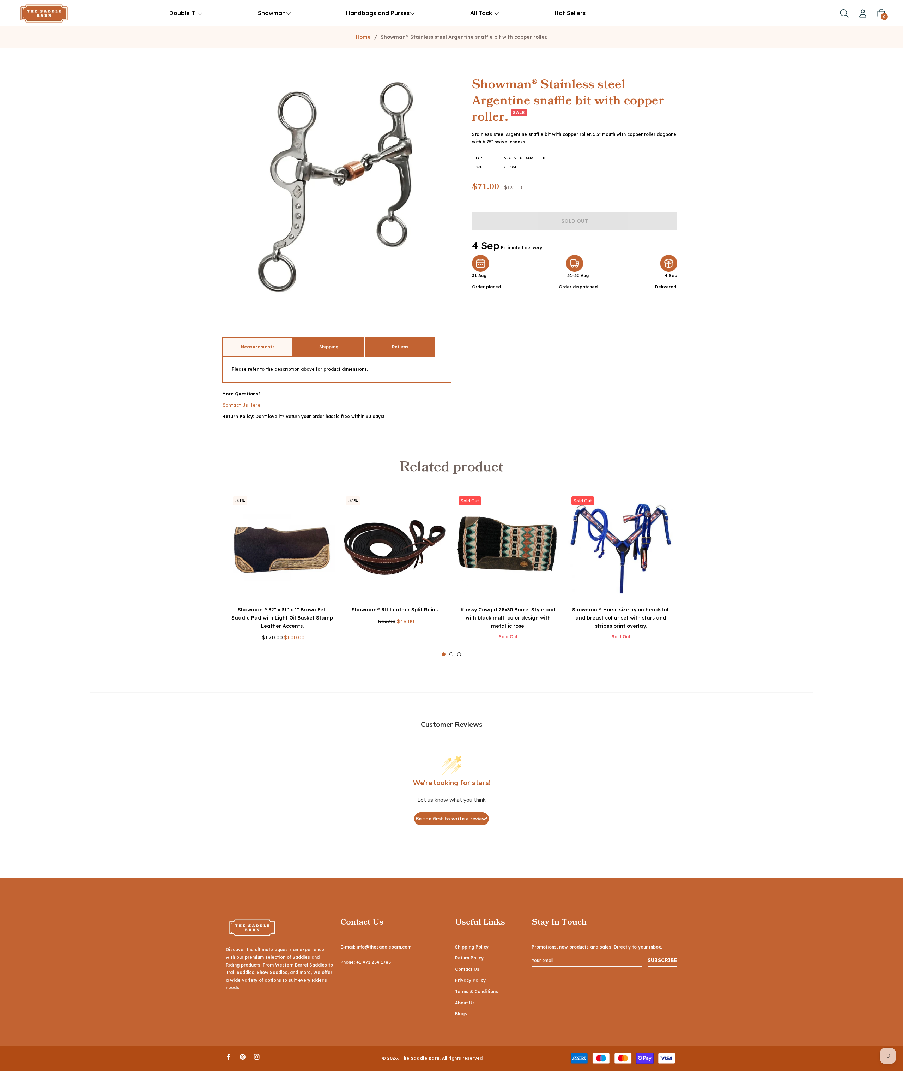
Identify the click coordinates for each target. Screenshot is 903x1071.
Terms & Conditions (476, 991)
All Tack (482, 13)
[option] (282, 575)
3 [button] (459, 654)
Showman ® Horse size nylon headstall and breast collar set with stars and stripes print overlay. (621, 617)
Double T (182, 13)
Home (363, 37)
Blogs (461, 1013)
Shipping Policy (472, 947)
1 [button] (444, 654)
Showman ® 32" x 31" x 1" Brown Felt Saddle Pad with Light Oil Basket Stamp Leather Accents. (282, 617)
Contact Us (467, 969)
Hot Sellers (570, 13)
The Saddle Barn (420, 1058)
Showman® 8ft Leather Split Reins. (395, 609)
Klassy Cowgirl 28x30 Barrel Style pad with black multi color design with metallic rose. (508, 617)
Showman (272, 13)
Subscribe (662, 960)
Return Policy (469, 958)
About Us (465, 1002)
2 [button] (451, 654)
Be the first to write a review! (451, 818)
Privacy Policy (470, 980)
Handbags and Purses (378, 13)
